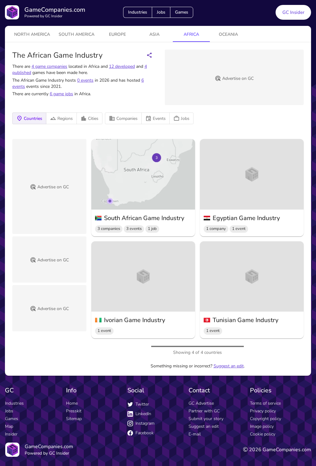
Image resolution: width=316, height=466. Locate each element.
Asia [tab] (154, 34)
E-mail (195, 434)
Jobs (161, 12)
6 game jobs (61, 94)
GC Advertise (201, 403)
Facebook (144, 433)
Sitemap (74, 419)
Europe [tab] (117, 34)
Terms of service (265, 403)
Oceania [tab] (228, 34)
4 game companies (49, 66)
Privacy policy (263, 411)
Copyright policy (265, 419)
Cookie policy (262, 434)
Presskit (73, 411)
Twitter (142, 404)
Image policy (262, 426)
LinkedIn (143, 414)
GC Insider (293, 12)
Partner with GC (204, 411)
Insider (11, 434)
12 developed (122, 66)
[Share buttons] (149, 55)
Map (9, 426)
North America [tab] (32, 34)
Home (72, 403)
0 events (85, 80)
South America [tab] (76, 34)
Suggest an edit (229, 366)
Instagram (145, 423)
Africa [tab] (191, 34)
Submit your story (206, 419)
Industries (137, 12)
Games (181, 12)
